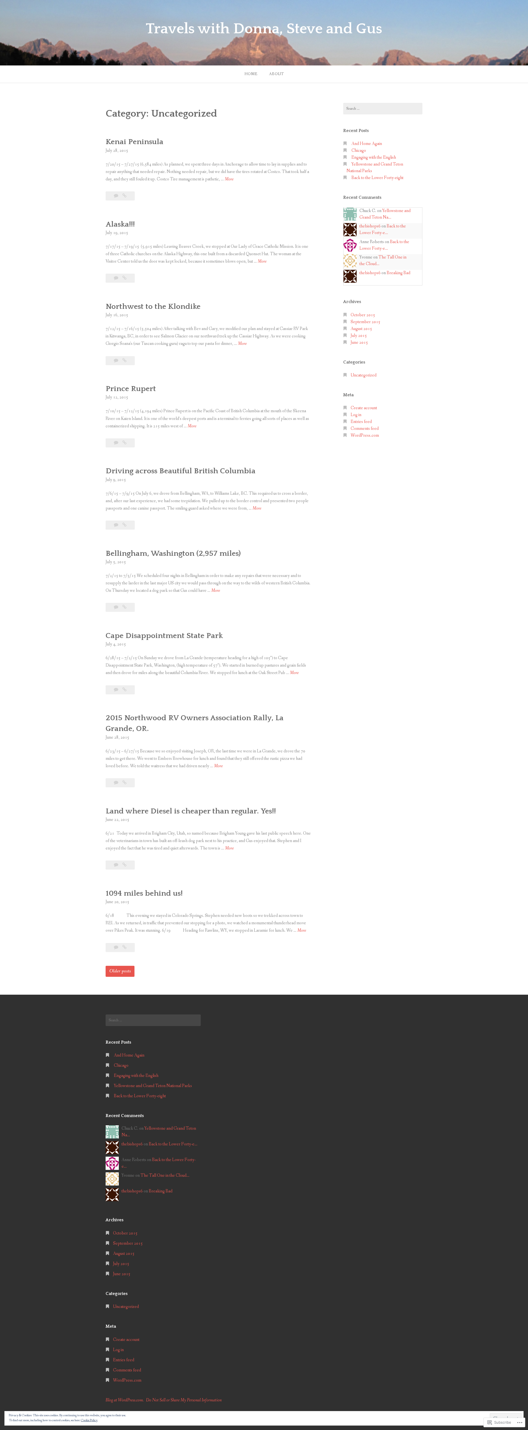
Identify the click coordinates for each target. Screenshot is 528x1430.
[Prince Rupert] (124, 443)
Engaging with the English (373, 157)
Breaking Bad (398, 273)
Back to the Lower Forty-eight (377, 178)
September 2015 (365, 322)
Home (250, 74)
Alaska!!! (120, 224)
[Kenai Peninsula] (124, 196)
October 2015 (363, 315)
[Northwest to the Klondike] (124, 361)
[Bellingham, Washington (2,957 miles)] (124, 607)
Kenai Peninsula (134, 142)
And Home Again (366, 144)
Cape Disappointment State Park (164, 635)
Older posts (120, 971)
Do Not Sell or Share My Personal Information (184, 1400)
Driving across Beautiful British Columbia (180, 471)
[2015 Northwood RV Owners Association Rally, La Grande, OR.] (124, 783)
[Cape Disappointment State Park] (124, 690)
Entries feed (361, 422)
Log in (356, 415)
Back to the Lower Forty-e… (173, 1144)
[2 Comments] (116, 361)
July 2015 (359, 336)
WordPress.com (365, 435)
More (229, 179)
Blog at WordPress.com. (125, 1400)
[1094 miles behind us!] (124, 947)
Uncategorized (363, 375)
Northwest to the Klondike (153, 306)
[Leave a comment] (116, 783)
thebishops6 (370, 226)
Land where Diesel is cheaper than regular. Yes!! (191, 811)
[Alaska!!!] (124, 278)
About (276, 74)
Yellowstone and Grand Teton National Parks (153, 1086)
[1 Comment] (116, 196)
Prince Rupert (131, 388)
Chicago (358, 150)
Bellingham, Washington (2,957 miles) (173, 553)
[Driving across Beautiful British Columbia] (124, 525)
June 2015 (359, 342)
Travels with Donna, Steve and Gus (264, 29)
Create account (364, 408)
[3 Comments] (116, 278)
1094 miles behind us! (144, 893)
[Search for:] (382, 108)
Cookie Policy (89, 1420)
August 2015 (361, 329)
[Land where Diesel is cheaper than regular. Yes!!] (124, 865)
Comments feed (365, 428)
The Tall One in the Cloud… (165, 1175)
